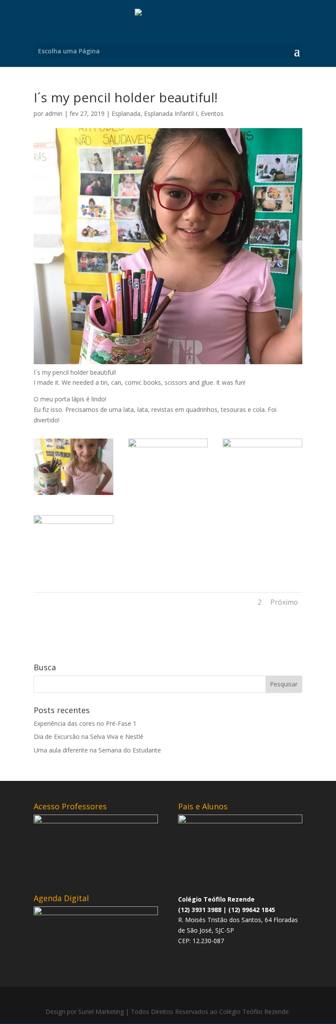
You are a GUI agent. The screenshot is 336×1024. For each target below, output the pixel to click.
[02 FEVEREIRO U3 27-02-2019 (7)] (262, 495)
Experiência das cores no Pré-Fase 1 (85, 723)
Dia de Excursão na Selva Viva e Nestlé (89, 736)
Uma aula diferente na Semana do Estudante (97, 750)
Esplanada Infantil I (170, 113)
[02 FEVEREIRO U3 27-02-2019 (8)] (168, 495)
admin (54, 113)
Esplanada (126, 113)
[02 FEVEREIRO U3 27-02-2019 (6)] (73, 571)
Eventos (212, 113)
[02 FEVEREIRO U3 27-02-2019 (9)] (73, 495)
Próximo (284, 602)
